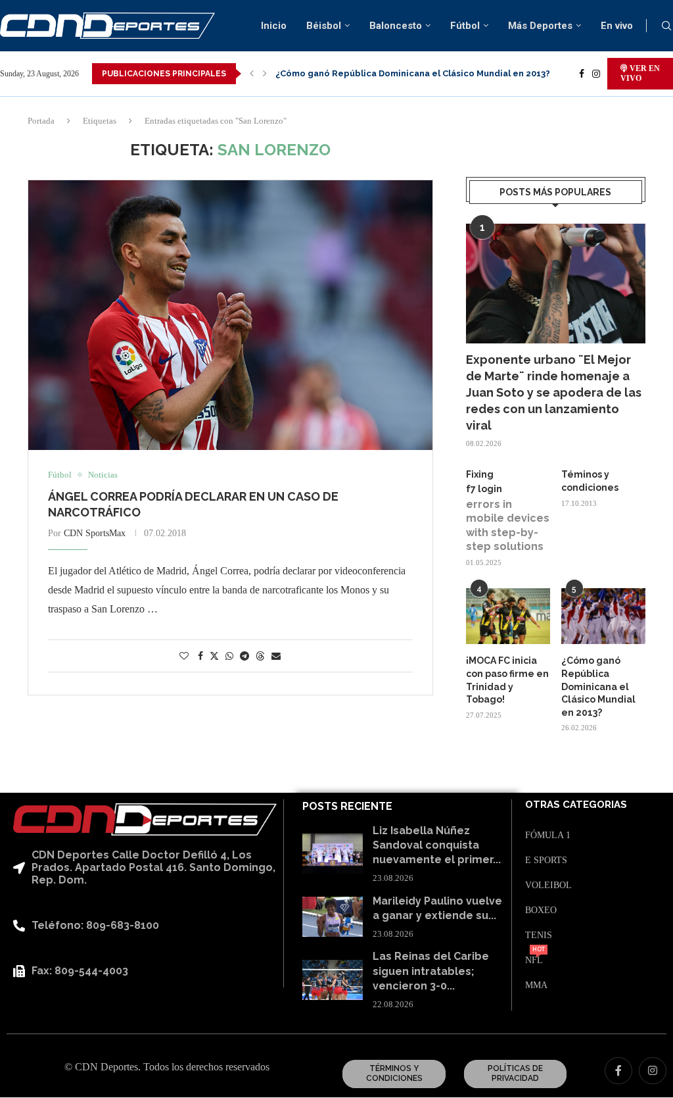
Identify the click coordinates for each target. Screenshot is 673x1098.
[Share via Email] (276, 656)
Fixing (480, 474)
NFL (534, 960)
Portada (41, 121)
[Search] (666, 26)
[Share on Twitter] (214, 656)
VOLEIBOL (548, 885)
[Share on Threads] (260, 656)
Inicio (274, 26)
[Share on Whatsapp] (229, 656)
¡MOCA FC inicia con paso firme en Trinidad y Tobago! (507, 680)
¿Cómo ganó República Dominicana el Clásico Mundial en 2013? (412, 73)
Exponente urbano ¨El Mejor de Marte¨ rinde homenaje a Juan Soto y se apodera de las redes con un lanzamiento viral (553, 393)
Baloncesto (395, 26)
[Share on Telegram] (244, 656)
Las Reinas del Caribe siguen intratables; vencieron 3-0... (431, 971)
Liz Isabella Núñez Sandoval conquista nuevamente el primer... (437, 845)
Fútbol (465, 26)
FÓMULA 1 (547, 835)
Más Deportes (540, 26)
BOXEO (541, 910)
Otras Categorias (576, 805)
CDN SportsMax (95, 533)
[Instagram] (596, 73)
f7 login (484, 489)
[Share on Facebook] (200, 656)
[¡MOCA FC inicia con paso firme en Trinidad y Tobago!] (508, 616)
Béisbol (323, 26)
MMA (536, 985)
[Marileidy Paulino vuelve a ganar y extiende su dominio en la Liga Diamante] (332, 917)
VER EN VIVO (640, 73)
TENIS (538, 935)
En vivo (617, 26)
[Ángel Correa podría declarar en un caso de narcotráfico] (230, 315)
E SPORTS (546, 860)
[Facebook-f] (618, 1071)
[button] (251, 73)
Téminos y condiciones (589, 481)
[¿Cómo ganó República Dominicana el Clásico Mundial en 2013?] (603, 616)
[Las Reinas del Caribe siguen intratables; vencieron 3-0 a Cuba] (332, 980)
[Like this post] (184, 656)
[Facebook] (581, 73)
